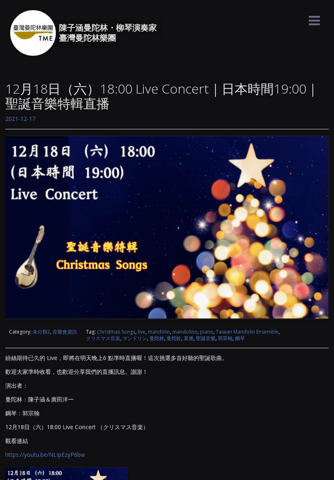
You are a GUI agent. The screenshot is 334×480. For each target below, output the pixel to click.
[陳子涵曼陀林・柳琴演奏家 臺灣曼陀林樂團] (33, 33)
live (141, 331)
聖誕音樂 (205, 338)
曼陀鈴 (174, 338)
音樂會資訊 (65, 331)
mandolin (159, 331)
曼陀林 (156, 338)
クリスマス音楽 (103, 338)
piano (206, 331)
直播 (188, 338)
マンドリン (135, 338)
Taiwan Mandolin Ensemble (247, 331)
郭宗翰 (225, 338)
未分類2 (41, 331)
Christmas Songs (116, 331)
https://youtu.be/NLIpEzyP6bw (45, 454)
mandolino (185, 331)
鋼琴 (240, 338)
